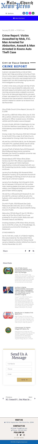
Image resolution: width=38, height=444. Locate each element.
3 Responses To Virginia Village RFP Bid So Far (22, 328)
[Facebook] (24, 13)
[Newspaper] (33, 13)
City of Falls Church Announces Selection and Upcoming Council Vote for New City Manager (23, 270)
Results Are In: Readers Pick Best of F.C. (24, 313)
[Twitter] (27, 13)
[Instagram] (30, 13)
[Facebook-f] (17, 435)
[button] (9, 13)
